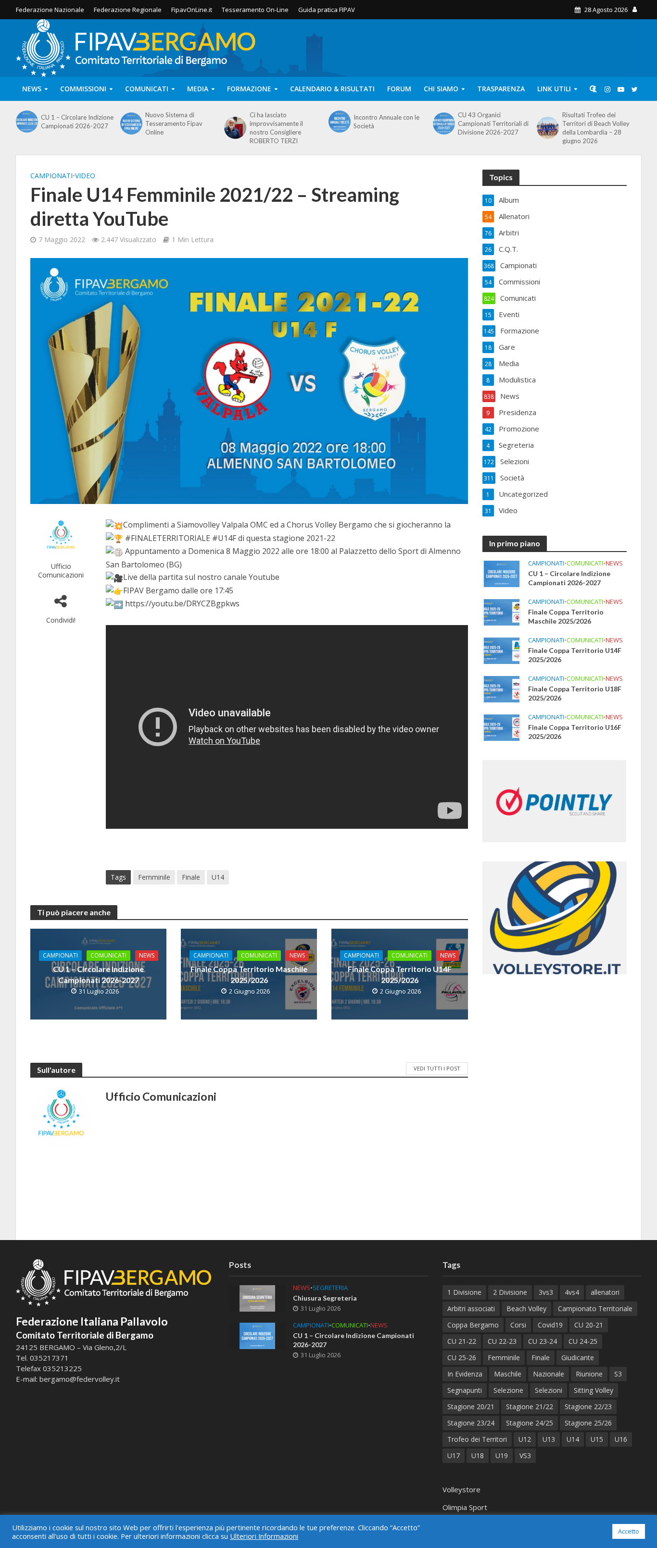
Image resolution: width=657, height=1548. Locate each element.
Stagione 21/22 (529, 1406)
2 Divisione (510, 1292)
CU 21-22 (461, 1341)
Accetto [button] (628, 1531)
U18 (477, 1455)
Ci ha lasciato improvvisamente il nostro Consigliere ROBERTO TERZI (276, 128)
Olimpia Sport (464, 1507)
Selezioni (548, 1390)
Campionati (51, 175)
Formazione (249, 88)
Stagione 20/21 (470, 1406)
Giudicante (577, 1357)
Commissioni (83, 88)
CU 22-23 (502, 1341)
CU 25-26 (461, 1357)
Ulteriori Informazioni (264, 1536)
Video (85, 175)
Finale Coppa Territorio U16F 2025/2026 (574, 731)
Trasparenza (501, 88)
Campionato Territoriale (595, 1308)
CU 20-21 (588, 1324)
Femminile (154, 877)
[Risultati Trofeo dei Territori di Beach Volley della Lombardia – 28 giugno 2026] (547, 128)
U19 (501, 1455)
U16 (621, 1439)
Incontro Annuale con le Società (386, 121)
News (31, 88)
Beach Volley (526, 1308)
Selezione (508, 1390)
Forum (399, 88)
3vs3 (546, 1292)
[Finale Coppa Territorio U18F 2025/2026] (501, 688)
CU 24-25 (583, 1341)
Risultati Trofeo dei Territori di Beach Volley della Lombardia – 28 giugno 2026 (596, 128)
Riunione (589, 1373)
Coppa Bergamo (473, 1324)
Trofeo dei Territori (477, 1439)
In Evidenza (464, 1373)
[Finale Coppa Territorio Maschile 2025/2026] (501, 611)
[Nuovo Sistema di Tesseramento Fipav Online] (130, 123)
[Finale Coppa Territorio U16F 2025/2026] (501, 727)
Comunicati (146, 88)
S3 (618, 1373)
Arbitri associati (471, 1308)
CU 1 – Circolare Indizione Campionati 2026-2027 (77, 121)
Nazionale (548, 1373)
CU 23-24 (542, 1341)
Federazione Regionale (128, 9)
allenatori (605, 1292)
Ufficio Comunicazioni (61, 570)
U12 (524, 1439)
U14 (218, 877)
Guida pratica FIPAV (326, 9)
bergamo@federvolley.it (79, 1379)
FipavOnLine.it (191, 9)
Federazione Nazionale (50, 9)
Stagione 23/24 (470, 1422)
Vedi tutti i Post (437, 1068)
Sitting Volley (593, 1390)
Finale (191, 877)
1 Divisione (464, 1292)
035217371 (49, 1358)
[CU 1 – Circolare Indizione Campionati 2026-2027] (26, 122)
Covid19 (550, 1324)
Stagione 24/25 (529, 1422)
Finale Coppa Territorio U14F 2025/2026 (400, 974)
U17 (453, 1455)
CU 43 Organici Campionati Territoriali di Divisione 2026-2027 (493, 123)
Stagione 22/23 (588, 1406)
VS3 (525, 1455)
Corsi (518, 1324)
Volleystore (461, 1489)
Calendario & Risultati (332, 88)
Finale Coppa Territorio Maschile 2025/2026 (248, 974)
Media (197, 88)
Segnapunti (464, 1390)
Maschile (507, 1373)
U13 (549, 1439)
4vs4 (572, 1292)
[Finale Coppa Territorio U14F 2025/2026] (501, 650)
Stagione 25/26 (588, 1422)
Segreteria (330, 1288)
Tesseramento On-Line (255, 9)
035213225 (61, 1368)
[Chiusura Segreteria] (257, 1297)
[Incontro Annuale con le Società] (338, 122)
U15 (597, 1439)
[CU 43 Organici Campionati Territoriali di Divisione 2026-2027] (443, 123)
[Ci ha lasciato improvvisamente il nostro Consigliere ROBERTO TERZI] (234, 128)
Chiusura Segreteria (325, 1298)
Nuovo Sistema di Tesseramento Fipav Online (173, 123)
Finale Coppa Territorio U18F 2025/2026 (574, 693)
